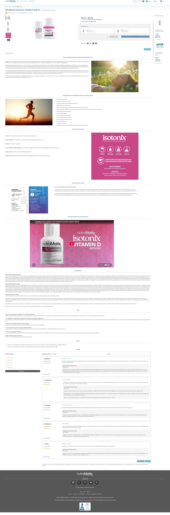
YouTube (91, 483)
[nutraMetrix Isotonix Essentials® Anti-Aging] (159, 45)
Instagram (85, 483)
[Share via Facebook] (88, 43)
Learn (21, 1)
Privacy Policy (75, 494)
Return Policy (100, 494)
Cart (163, 1)
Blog (97, 483)
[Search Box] (143, 1)
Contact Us (70, 494)
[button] (114, 19)
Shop (18, 1)
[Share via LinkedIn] (93, 43)
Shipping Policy (94, 494)
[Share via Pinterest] (96, 43)
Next (146, 461)
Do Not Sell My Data (81, 494)
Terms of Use (88, 494)
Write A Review (21, 371)
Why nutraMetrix (31, 1)
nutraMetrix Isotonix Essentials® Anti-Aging (159, 54)
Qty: (108, 36)
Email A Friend (147, 49)
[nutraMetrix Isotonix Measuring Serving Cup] (159, 23)
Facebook (73, 483)
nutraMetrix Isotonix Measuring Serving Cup (159, 30)
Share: (82, 43)
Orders (157, 1)
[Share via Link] (85, 43)
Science (25, 1)
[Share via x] (91, 43)
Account (149, 1)
